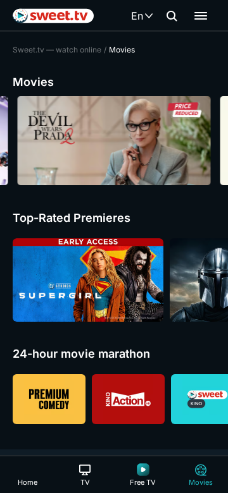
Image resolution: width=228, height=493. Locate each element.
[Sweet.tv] (53, 15)
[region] (114, 140)
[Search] (171, 16)
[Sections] (200, 16)
